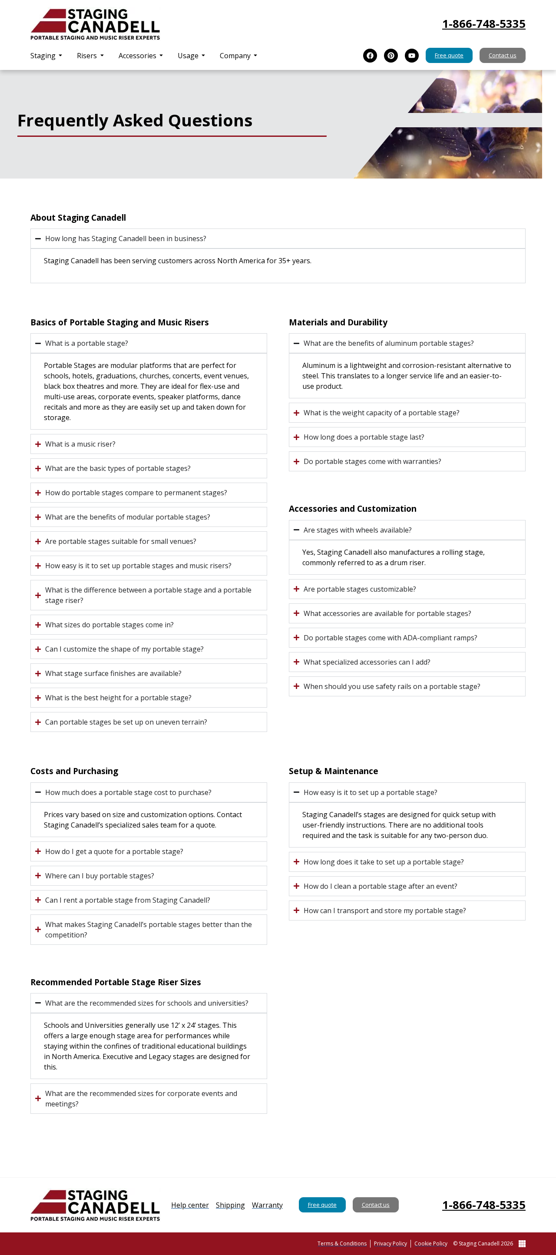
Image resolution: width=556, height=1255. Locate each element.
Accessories (137, 55)
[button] (46, 55)
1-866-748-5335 (484, 23)
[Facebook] (370, 56)
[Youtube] (412, 56)
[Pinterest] (391, 56)
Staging (43, 55)
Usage (188, 55)
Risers (87, 55)
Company (235, 55)
